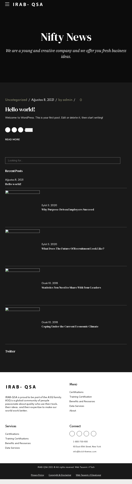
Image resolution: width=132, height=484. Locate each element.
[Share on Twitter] (14, 129)
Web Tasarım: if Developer (88, 475)
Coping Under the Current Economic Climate (70, 326)
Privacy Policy (37, 475)
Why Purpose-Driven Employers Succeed (68, 209)
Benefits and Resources (82, 401)
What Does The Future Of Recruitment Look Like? (73, 248)
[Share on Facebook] (7, 129)
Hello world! (20, 109)
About (72, 410)
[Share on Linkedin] (20, 129)
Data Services (76, 406)
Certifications (76, 392)
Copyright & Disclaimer (60, 475)
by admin (65, 100)
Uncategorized (16, 100)
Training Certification (80, 396)
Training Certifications (17, 438)
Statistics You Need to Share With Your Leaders (71, 287)
